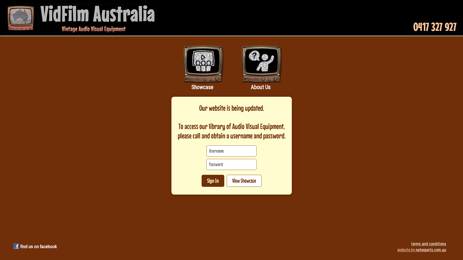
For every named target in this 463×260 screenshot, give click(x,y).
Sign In (213, 180)
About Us (261, 87)
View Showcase (244, 180)
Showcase (202, 87)
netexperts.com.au (431, 250)
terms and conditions (428, 244)
